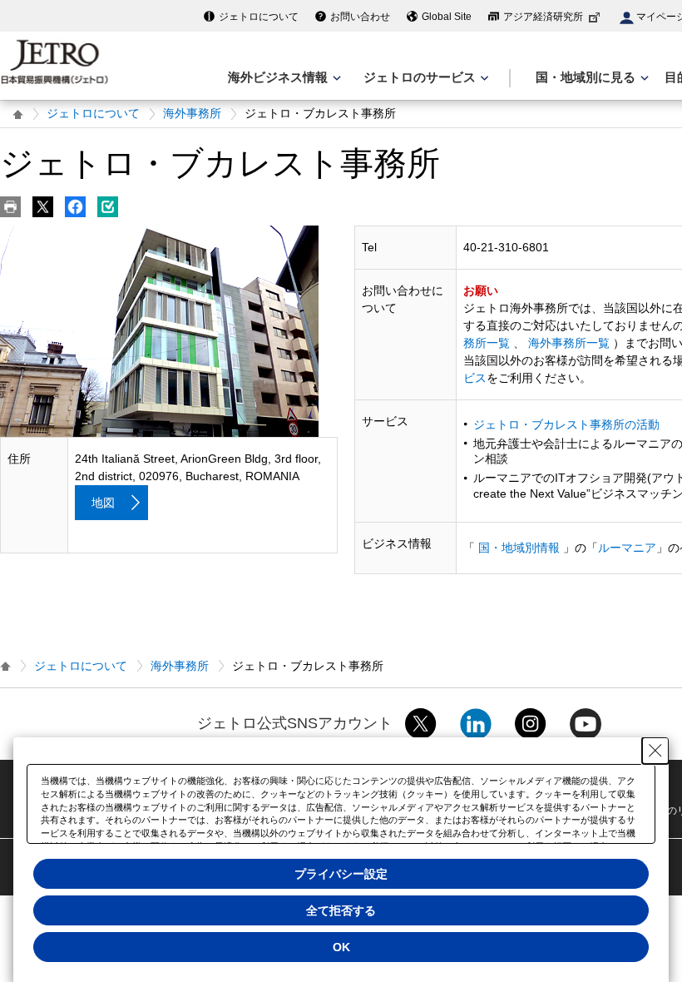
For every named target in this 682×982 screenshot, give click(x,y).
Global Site (447, 16)
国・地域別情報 (519, 547)
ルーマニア (627, 547)
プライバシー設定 (341, 873)
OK (341, 947)
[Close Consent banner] (655, 750)
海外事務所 (192, 113)
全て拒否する (341, 910)
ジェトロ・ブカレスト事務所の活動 (566, 424)
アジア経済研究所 (543, 16)
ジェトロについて (259, 16)
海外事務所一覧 (569, 343)
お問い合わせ (360, 16)
